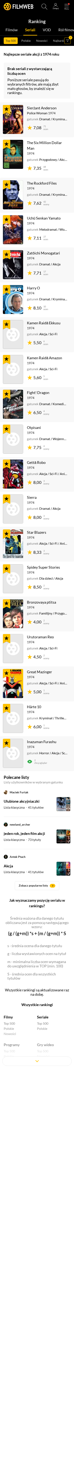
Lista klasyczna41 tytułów (24, 807)
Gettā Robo (36, 462)
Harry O (33, 288)
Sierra (32, 497)
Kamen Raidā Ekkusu (43, 323)
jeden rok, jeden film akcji (24, 833)
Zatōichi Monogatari (43, 253)
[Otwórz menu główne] (66, 6)
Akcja (8, 866)
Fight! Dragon (38, 392)
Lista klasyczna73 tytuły (22, 840)
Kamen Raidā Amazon (44, 358)
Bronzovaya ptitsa (41, 602)
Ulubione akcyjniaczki (21, 801)
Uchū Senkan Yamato (44, 218)
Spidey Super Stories (43, 567)
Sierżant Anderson (42, 108)
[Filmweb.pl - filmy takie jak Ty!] (18, 6)
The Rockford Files (42, 183)
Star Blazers (36, 532)
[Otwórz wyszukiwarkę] (44, 6)
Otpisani (34, 427)
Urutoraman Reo (40, 637)
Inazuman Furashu (41, 741)
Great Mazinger (39, 672)
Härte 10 (34, 706)
